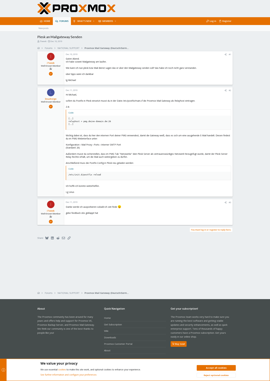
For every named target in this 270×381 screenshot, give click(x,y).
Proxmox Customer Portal (118, 343)
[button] (94, 21)
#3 (230, 202)
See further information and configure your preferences (68, 374)
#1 (230, 54)
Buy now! (180, 343)
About (107, 350)
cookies (62, 369)
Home (107, 317)
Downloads (110, 337)
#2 (230, 90)
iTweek (43, 41)
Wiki (106, 330)
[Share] (225, 54)
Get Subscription (113, 324)
